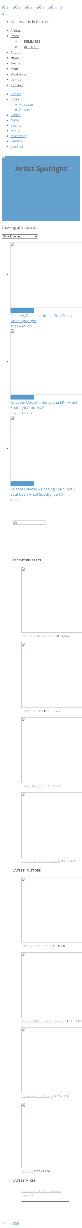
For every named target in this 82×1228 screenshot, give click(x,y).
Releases (17, 315)
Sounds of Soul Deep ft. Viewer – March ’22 (41, 1193)
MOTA (16, 1223)
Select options (22, 310)
